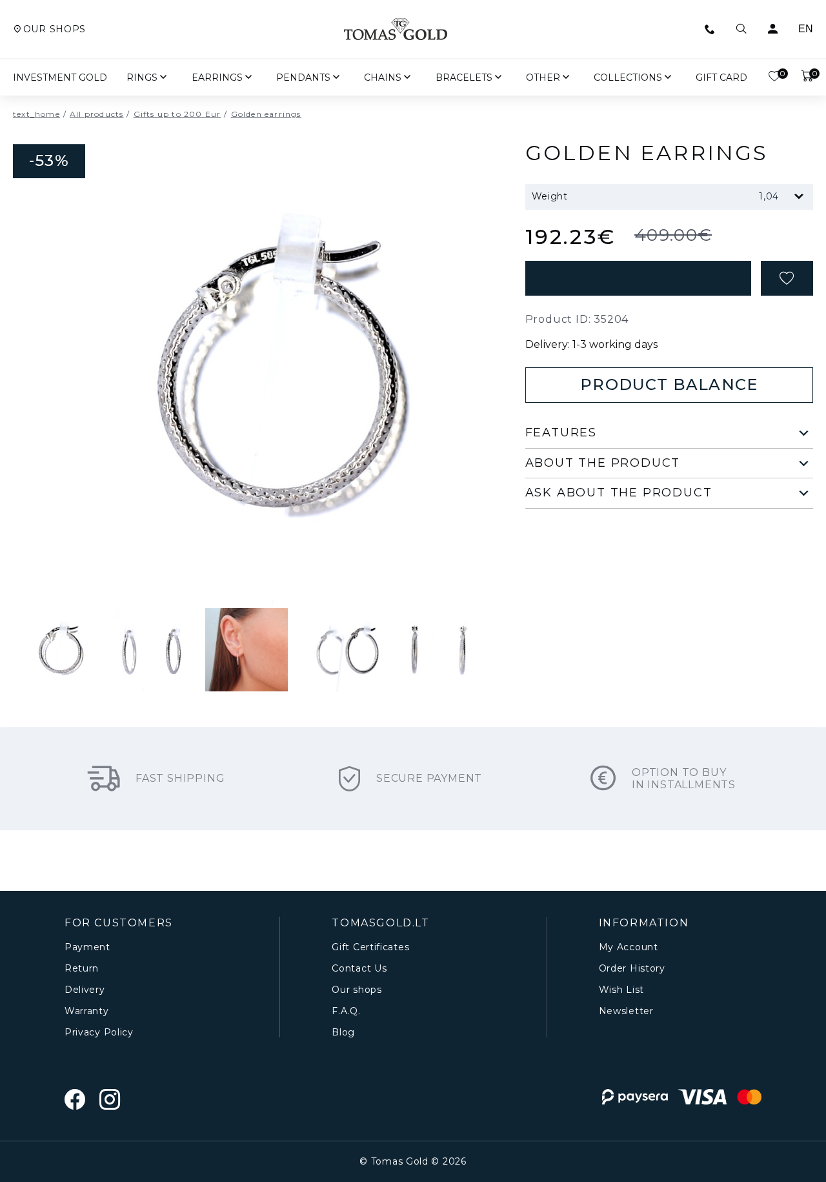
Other (543, 77)
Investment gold (60, 77)
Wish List (621, 989)
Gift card (721, 77)
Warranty (87, 1011)
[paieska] (741, 29)
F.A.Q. (346, 1011)
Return (82, 968)
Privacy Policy (99, 1032)
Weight (550, 196)
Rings (141, 77)
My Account (628, 947)
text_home (36, 114)
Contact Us (359, 968)
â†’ (278, 553)
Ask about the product (618, 492)
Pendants (303, 77)
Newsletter (626, 1011)
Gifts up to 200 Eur (177, 114)
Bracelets (464, 77)
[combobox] (693, 197)
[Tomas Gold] (395, 29)
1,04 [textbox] (769, 196)
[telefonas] (710, 29)
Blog (343, 1032)
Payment (87, 947)
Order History (632, 968)
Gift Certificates (370, 947)
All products (96, 114)
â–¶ (214, 553)
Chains (382, 77)
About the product (603, 463)
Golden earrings (266, 114)
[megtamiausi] (787, 278)
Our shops (54, 29)
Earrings (217, 77)
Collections (628, 77)
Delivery (85, 989)
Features (561, 432)
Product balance (669, 384)
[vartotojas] (772, 29)
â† (246, 553)
